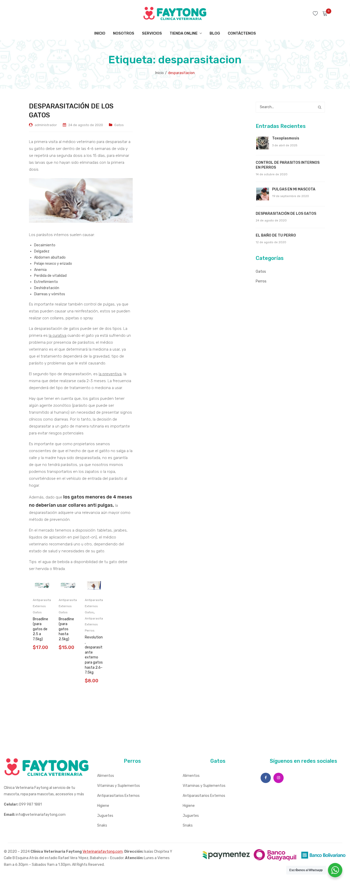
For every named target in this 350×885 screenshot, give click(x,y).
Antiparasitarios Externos (118, 796)
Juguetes (105, 815)
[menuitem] (99, 33)
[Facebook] (266, 778)
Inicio (159, 73)
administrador (46, 125)
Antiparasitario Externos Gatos (44, 606)
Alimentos (105, 776)
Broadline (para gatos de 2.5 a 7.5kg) (40, 629)
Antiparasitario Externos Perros (96, 625)
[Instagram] (278, 778)
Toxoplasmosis (285, 138)
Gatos (119, 125)
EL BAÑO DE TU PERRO (276, 235)
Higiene (103, 805)
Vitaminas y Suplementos (118, 786)
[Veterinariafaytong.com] (175, 13)
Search (319, 107)
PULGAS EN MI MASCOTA (293, 189)
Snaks (102, 825)
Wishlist (316, 13)
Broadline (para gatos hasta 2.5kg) (66, 629)
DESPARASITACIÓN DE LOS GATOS (286, 213)
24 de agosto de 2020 (85, 125)
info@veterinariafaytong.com (41, 814)
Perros (261, 281)
